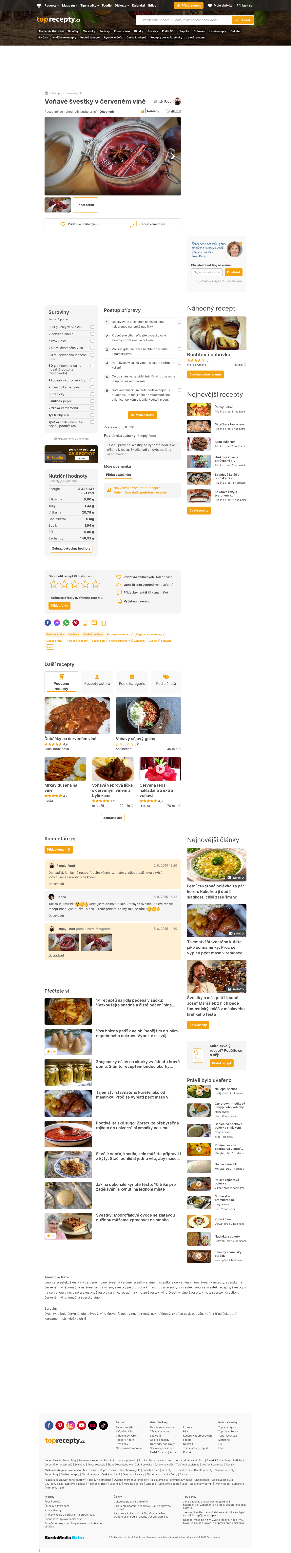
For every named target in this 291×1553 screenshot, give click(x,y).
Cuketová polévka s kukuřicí (131, 1501)
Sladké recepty (70, 1474)
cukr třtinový (160, 1314)
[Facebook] (49, 1425)
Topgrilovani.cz (227, 1435)
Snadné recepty (225, 1470)
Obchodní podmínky (162, 1443)
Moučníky (89, 31)
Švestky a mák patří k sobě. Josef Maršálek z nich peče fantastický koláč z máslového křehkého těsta (216, 1006)
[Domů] (46, 93)
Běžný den (98, 640)
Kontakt (187, 1452)
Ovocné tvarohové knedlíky (130, 1479)
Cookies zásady (159, 1439)
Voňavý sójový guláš (135, 738)
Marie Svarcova (196, 364)
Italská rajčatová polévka (227, 1181)
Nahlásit (188, 1443)
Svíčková (80, 1464)
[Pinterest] (59, 1425)
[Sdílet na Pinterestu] (75, 622)
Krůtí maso (74, 1470)
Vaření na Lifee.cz (127, 1431)
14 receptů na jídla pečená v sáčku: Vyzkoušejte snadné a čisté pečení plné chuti (134, 1005)
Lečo (185, 1483)
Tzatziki (230, 1464)
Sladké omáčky (93, 634)
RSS (185, 1431)
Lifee (221, 1448)
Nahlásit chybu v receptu (73, 438)
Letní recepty (217, 31)
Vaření (50, 647)
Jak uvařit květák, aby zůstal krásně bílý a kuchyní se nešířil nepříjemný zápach (213, 1514)
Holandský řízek (97, 1483)
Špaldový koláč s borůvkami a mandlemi (227, 478)
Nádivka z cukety (227, 1236)
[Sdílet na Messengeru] (57, 622)
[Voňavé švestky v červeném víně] (63, 942)
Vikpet (219, 1187)
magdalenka (222, 1132)
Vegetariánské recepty (150, 634)
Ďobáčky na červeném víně (70, 738)
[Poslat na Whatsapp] (66, 622)
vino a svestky (83, 1292)
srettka (145, 806)
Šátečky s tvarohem (229, 424)
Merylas (219, 1153)
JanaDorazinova (57, 749)
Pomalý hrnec (151, 1470)
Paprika (184, 31)
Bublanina (238, 1483)
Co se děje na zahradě (58, 1464)
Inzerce (187, 1427)
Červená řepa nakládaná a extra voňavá (156, 790)
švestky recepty (212, 1282)
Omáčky (73, 31)
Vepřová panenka (212, 1464)
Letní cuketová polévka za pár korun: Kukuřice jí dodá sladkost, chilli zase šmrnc (215, 891)
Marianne (224, 1439)
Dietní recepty (90, 1474)
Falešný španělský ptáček (228, 1254)
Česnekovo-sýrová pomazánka (63, 1519)
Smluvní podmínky (161, 1448)
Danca (61, 897)
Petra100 (220, 1240)
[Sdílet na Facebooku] (48, 622)
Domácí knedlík (226, 1164)
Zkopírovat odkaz (103, 622)
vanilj (218, 1093)
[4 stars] (85, 584)
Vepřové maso (109, 1470)
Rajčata (43, 37)
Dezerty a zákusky (160, 1460)
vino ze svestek (56, 1282)
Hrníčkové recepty (64, 37)
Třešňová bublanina (187, 1464)
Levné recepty (195, 37)
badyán (197, 1314)
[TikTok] (103, 1425)
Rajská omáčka (159, 1479)
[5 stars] (95, 584)
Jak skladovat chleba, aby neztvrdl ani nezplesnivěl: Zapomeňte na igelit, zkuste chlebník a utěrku (214, 1504)
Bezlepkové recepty (119, 634)
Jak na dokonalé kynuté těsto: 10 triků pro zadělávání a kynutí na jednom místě (136, 1187)
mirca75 (98, 806)
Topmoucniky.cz (228, 1431)
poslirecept (124, 749)
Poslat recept (94, 622)
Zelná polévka (143, 1464)
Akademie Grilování (51, 31)
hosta (49, 800)
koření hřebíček (216, 1314)
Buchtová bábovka (208, 354)
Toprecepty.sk (227, 1427)
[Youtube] (81, 1425)
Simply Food (162, 101)
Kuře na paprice (133, 1483)
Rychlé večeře (113, 37)
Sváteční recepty (119, 640)
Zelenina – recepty (90, 1460)
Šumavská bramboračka (224, 1198)
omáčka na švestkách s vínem (90, 1287)
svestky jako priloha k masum (137, 1287)
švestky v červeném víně (88, 1282)
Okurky (138, 31)
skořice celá (181, 1314)
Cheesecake (202, 1479)
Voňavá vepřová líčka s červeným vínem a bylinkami (112, 790)
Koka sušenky (225, 442)
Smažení (166, 640)
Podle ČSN (169, 31)
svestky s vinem (145, 1282)
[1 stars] (53, 584)
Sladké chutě (54, 640)
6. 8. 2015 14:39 (165, 929)
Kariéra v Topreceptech (197, 1435)
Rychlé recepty (90, 37)
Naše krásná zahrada (129, 1448)
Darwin (219, 1223)
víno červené (109, 1314)
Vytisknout (85, 622)
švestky (50, 1314)
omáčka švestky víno (84, 1297)
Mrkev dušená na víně (61, 788)
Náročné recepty (77, 640)
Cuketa (235, 31)
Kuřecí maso (122, 31)
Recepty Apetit (125, 1439)
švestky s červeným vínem (179, 1282)
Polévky (105, 31)
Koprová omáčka (75, 1483)
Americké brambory (219, 1460)
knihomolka (222, 1111)
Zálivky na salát (163, 1464)
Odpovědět (56, 884)
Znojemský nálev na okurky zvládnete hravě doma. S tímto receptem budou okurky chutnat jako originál (138, 1066)
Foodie (187, 1439)
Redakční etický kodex (164, 1452)
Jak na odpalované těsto (189, 1460)
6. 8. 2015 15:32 (165, 897)
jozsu (218, 1260)
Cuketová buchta (168, 1483)
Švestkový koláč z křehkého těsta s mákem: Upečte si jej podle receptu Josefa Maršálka (141, 1515)
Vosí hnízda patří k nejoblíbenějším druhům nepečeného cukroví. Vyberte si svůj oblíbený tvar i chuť (137, 1036)
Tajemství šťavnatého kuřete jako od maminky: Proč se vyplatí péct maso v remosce (132, 1097)
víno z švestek (212, 1292)
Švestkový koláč (54, 1487)
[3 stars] (74, 584)
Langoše (151, 1483)
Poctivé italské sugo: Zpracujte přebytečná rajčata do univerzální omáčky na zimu (137, 1125)
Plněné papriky (75, 1479)
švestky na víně (107, 1292)
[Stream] (92, 1425)
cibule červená (68, 1314)
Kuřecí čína (223, 1219)
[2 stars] (64, 584)
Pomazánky (69, 1460)
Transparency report (195, 1448)
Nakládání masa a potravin (120, 1460)
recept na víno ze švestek (140, 1292)
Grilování (199, 31)
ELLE (221, 1443)
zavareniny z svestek (177, 1287)
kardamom (53, 1319)
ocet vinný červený (135, 1314)
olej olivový (89, 1314)
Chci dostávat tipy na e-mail (211, 265)
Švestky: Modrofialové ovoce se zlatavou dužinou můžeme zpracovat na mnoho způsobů (135, 1220)
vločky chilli (77, 1319)
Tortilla (143, 1460)
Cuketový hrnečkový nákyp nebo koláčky (230, 1105)
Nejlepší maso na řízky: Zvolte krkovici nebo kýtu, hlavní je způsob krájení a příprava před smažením (213, 1521)
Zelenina (139, 640)
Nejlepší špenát (226, 1089)
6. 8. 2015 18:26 (165, 865)
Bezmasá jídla (74, 93)
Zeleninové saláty (133, 1474)
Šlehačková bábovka (120, 1464)
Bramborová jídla (130, 1470)
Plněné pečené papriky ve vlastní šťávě (228, 1148)
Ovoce (153, 640)
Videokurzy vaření (127, 1435)
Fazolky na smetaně (99, 1479)
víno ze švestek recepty (212, 1287)
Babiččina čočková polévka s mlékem (228, 1125)
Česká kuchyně (136, 37)
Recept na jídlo (125, 1427)
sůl (64, 1319)
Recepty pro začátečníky (166, 37)
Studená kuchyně (157, 1474)
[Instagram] (70, 1425)
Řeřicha (237, 1460)
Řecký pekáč (224, 407)
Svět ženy (122, 1443)
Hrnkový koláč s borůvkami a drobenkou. (226, 460)
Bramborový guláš (181, 1479)
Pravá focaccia (96, 1464)
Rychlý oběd (222, 1483)
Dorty (173, 1474)
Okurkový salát (54, 1483)
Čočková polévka (222, 1479)
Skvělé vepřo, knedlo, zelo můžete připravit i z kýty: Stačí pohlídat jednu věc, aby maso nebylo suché (138, 1158)
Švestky (152, 31)
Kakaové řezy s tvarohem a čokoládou (226, 495)
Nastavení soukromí (162, 1427)
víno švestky (170, 1292)
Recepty (57, 93)
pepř (233, 1314)
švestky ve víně (120, 1282)
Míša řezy (115, 1483)
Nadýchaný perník (201, 1483)
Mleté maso (90, 1470)
